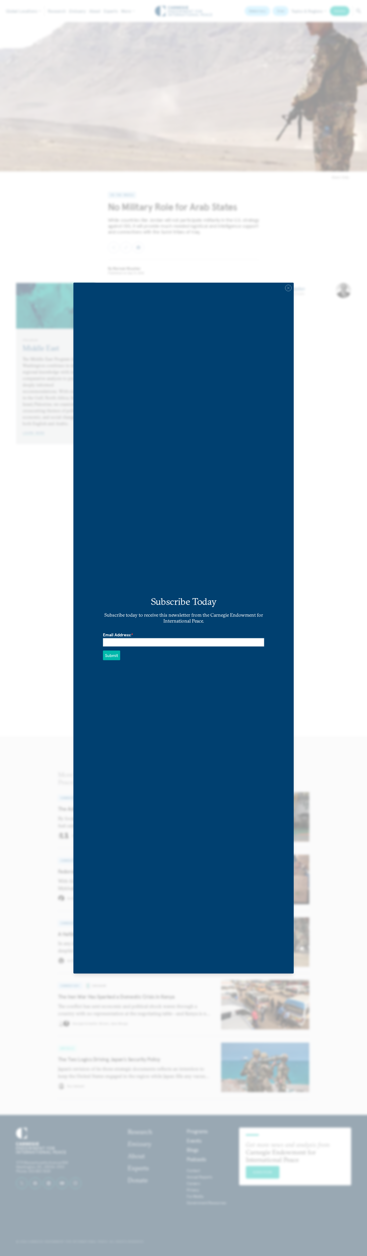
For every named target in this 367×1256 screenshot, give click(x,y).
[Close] (288, 288)
